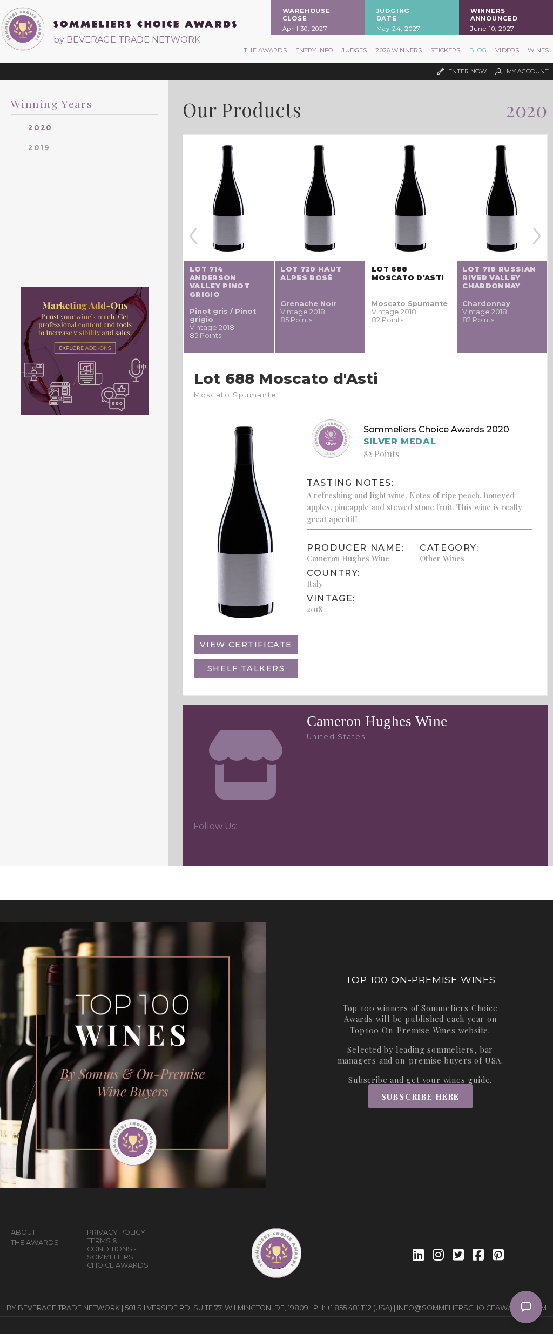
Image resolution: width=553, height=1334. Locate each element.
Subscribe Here (420, 1096)
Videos (507, 50)
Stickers (445, 50)
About (23, 1232)
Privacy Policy (116, 1232)
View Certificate (246, 644)
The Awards (265, 50)
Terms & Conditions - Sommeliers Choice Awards (118, 1253)
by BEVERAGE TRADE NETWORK (126, 40)
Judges (354, 50)
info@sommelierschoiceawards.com (472, 1308)
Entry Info (314, 50)
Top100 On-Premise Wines (402, 1030)
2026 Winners (398, 50)
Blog (478, 50)
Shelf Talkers (246, 668)
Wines (538, 50)
